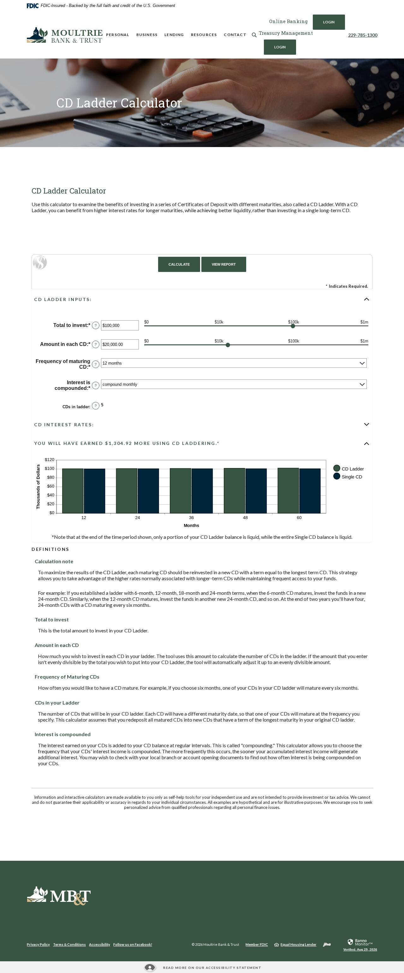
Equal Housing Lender (299, 944)
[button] (202, 299)
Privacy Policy (38, 944)
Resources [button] (204, 34)
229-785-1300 (362, 35)
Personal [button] (117, 34)
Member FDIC (257, 944)
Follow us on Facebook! (132, 944)
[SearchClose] (254, 35)
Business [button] (147, 34)
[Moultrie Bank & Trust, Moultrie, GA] (65, 35)
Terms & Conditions (69, 944)
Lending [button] (174, 34)
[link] (360, 944)
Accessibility (99, 944)
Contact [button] (235, 34)
